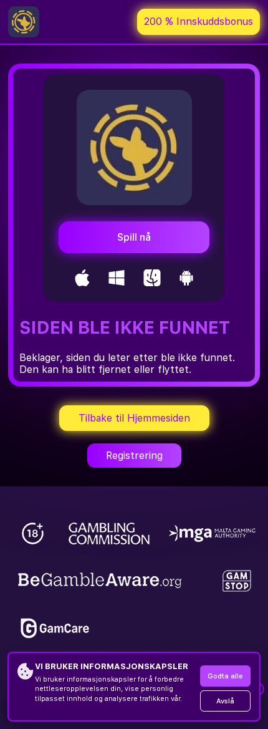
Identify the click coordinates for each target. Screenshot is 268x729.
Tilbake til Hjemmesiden (134, 418)
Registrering (134, 455)
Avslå (225, 701)
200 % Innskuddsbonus (198, 21)
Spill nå (134, 237)
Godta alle (225, 676)
